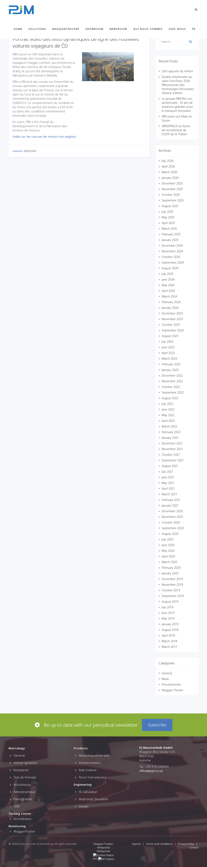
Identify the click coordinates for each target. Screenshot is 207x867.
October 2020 (171, 522)
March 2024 (169, 296)
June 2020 (168, 545)
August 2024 (170, 268)
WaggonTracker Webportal (103, 845)
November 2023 (172, 319)
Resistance (21, 770)
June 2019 (168, 613)
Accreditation (23, 819)
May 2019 (168, 618)
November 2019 (172, 584)
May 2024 (168, 285)
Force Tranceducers (92, 777)
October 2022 (171, 387)
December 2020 (172, 511)
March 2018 (169, 641)
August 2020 (170, 534)
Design (84, 806)
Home (18, 29)
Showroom (94, 29)
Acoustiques (22, 784)
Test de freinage (25, 777)
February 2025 (171, 234)
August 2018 (170, 630)
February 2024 (171, 302)
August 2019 (170, 601)
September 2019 (173, 596)
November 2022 (172, 381)
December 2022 (172, 375)
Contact (194, 847)
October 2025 (171, 195)
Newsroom (118, 29)
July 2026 (167, 161)
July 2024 (167, 274)
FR (193, 29)
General (17, 151)
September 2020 (173, 528)
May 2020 (168, 551)
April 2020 (168, 556)
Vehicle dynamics (25, 763)
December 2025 (172, 183)
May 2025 (168, 217)
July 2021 (167, 471)
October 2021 (171, 455)
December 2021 (172, 443)
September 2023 (173, 330)
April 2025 (168, 223)
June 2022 (168, 409)
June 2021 (168, 477)
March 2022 (169, 426)
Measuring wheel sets (94, 755)
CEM (16, 806)
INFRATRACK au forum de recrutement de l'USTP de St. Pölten (176, 130)
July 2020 (167, 539)
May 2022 (168, 415)
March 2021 (169, 494)
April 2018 (168, 635)
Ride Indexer (88, 770)
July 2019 (167, 607)
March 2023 (169, 358)
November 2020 (172, 517)
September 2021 (173, 460)
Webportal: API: (101, 855)
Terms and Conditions (159, 844)
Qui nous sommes (148, 29)
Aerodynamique (25, 792)
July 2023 (167, 341)
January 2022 (170, 438)
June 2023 (168, 347)
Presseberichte (171, 684)
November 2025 (172, 189)
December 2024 (172, 245)
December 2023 (172, 313)
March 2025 (169, 228)
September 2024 (173, 262)
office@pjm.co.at (151, 771)
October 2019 (171, 590)
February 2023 (171, 364)
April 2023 (168, 353)
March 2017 (169, 647)
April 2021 (168, 488)
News (165, 679)
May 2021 (168, 483)
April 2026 (168, 166)
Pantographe (23, 799)
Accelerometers (90, 763)
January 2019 (170, 624)
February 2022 (171, 432)
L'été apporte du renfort (177, 71)
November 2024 (172, 251)
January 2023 (170, 370)
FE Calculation (88, 792)
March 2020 (169, 562)
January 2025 (170, 240)
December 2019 (172, 579)
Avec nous (177, 29)
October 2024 (171, 257)
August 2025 (170, 206)
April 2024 (168, 291)
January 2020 (170, 573)
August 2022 (170, 398)
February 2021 (171, 500)
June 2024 (168, 279)
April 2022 (168, 421)
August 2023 (170, 336)
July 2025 (167, 212)
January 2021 (170, 505)
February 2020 (171, 568)
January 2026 (170, 178)
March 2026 (169, 172)
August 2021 (170, 466)
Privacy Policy (186, 844)
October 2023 (171, 325)
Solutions (37, 29)
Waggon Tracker (172, 690)
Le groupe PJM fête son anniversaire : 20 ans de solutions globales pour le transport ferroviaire (177, 105)
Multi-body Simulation (93, 799)
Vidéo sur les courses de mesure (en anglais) (44, 136)
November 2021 (172, 449)
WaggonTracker (65, 29)
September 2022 (173, 392)
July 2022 (167, 404)
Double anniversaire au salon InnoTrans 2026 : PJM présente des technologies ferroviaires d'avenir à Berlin (178, 85)
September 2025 (173, 200)
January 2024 (170, 308)
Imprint (136, 844)
